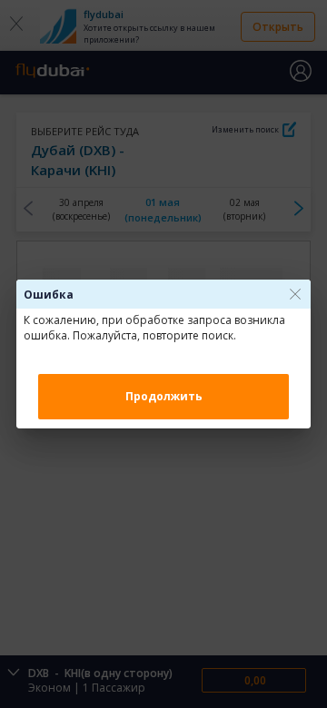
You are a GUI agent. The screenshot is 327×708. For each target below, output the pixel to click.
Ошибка (49, 294)
